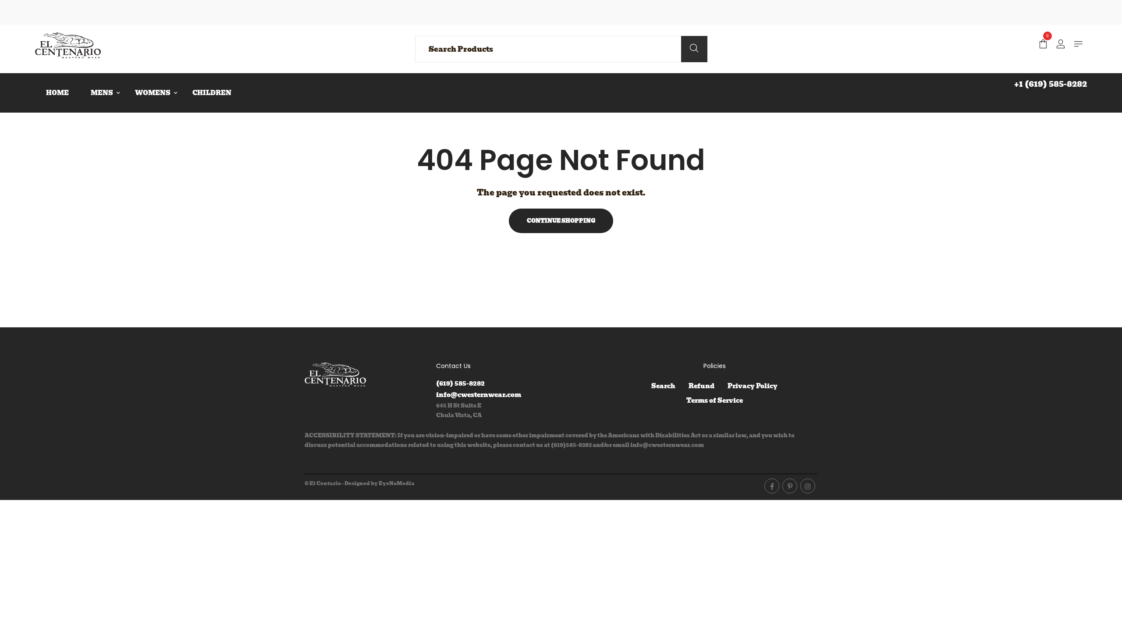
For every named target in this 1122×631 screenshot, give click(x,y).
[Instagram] (807, 486)
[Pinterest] (789, 486)
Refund (701, 386)
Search (663, 386)
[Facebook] (771, 486)
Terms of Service (714, 400)
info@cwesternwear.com (478, 395)
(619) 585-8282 (460, 383)
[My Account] (1060, 44)
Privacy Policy (753, 386)
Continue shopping (561, 220)
